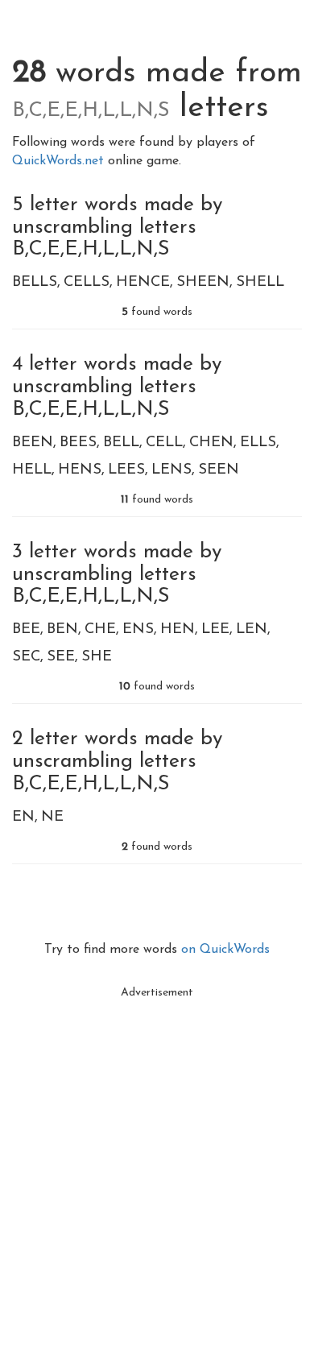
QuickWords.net (60, 161)
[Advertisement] (157, 1165)
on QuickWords (225, 949)
